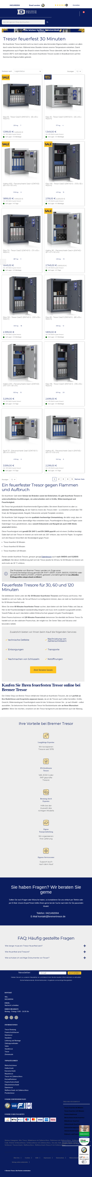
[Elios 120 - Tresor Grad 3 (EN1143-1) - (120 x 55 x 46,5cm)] (22, 295)
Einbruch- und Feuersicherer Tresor (76, 1134)
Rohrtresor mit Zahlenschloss (60, 1140)
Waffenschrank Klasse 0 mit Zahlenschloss (50, 1145)
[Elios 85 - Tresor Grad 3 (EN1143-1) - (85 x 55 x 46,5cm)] (64, 295)
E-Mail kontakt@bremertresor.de (47, 916)
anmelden (74, 973)
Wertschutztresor (11, 1065)
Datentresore (46, 557)
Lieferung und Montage (13, 1041)
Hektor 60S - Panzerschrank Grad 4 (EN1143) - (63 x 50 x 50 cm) (21, 184)
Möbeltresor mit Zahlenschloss (38, 1140)
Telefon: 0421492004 (47, 913)
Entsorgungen (16, 649)
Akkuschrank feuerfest (72, 1124)
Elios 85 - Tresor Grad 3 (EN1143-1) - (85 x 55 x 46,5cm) (63, 318)
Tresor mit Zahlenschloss (14, 1076)
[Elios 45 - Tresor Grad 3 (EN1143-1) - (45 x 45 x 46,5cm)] (64, 95)
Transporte (53, 649)
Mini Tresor (23, 1140)
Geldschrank (9, 1068)
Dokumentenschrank (12, 1085)
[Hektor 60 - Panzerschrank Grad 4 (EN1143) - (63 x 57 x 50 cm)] (64, 429)
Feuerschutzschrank (12, 1082)
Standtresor (9, 1049)
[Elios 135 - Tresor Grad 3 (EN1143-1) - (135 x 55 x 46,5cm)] (64, 362)
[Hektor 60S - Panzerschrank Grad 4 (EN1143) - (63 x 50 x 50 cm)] (22, 161)
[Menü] (88, 1147)
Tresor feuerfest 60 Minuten (73, 1108)
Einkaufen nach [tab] (69, 1144)
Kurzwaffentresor (11, 1079)
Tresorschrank (18, 1145)
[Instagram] (11, 1017)
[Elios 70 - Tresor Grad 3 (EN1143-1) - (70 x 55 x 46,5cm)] (22, 228)
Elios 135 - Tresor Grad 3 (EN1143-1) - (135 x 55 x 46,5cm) (64, 385)
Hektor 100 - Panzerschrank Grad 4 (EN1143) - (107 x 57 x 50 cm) (21, 385)
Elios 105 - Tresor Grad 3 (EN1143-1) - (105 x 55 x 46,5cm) (64, 184)
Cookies (27, 1158)
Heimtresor (8, 1035)
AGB (36, 1158)
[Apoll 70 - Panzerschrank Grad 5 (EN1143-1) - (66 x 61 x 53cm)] (22, 429)
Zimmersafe (9, 1054)
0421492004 (9, 999)
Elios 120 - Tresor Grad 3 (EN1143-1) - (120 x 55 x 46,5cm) (21, 318)
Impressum (47, 1158)
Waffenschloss (29, 1145)
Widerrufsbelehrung (75, 1158)
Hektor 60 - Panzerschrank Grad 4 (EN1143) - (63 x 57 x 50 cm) (63, 451)
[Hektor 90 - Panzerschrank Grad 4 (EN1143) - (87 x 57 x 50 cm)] (64, 228)
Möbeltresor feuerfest (71, 1121)
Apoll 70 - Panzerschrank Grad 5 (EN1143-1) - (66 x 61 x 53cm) (20, 451)
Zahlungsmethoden (11, 1043)
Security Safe (56, 1143)
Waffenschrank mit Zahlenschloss (17, 1090)
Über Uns (17, 1158)
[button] (40, 77)
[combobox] (26, 22)
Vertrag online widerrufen (20, 1162)
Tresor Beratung (10, 1029)
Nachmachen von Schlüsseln (23, 659)
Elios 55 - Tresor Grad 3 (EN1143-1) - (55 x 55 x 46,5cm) (20, 118)
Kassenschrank (10, 1071)
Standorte (8, 1038)
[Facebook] (6, 1017)
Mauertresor (9, 1074)
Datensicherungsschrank (73, 1127)
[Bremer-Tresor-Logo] (27, 12)
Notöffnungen (55, 659)
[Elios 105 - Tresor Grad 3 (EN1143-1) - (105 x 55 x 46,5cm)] (64, 161)
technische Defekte (18, 640)
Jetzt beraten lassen (43, 669)
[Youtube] (16, 1017)
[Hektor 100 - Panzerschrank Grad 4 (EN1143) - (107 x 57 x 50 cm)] (22, 362)
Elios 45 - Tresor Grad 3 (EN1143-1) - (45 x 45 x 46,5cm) (63, 118)
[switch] (84, 1161)
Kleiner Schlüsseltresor (17, 1143)
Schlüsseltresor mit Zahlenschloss (38, 1143)
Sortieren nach (7, 71)
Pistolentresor (9, 1093)
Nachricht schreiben (12, 1005)
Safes (7, 1046)
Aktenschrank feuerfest (72, 1131)
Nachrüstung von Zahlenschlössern (57, 640)
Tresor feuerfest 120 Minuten (74, 1111)
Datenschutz (60, 1158)
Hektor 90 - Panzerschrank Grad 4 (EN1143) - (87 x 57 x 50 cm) (64, 251)
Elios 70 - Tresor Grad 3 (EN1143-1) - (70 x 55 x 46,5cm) (21, 251)
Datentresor (9, 1087)
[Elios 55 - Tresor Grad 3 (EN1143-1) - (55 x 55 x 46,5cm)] (22, 95)
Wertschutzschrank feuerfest (74, 1117)
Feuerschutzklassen (12, 1032)
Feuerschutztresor (70, 1114)
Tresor (7, 1052)
